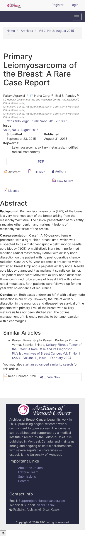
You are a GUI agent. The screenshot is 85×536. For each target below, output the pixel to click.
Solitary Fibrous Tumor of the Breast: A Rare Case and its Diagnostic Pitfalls (47, 349)
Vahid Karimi (45, 505)
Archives (27, 30)
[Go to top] (3, 533)
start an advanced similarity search (48, 364)
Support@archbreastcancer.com (42, 500)
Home (11, 30)
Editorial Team (28, 472)
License (13, 190)
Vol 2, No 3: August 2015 (56, 30)
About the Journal (30, 468)
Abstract (13, 172)
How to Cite (64, 181)
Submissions (27, 476)
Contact (23, 481)
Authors (60, 171)
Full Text (38, 172)
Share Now (52, 377)
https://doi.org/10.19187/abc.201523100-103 (39, 121)
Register (57, 5)
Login (74, 5)
